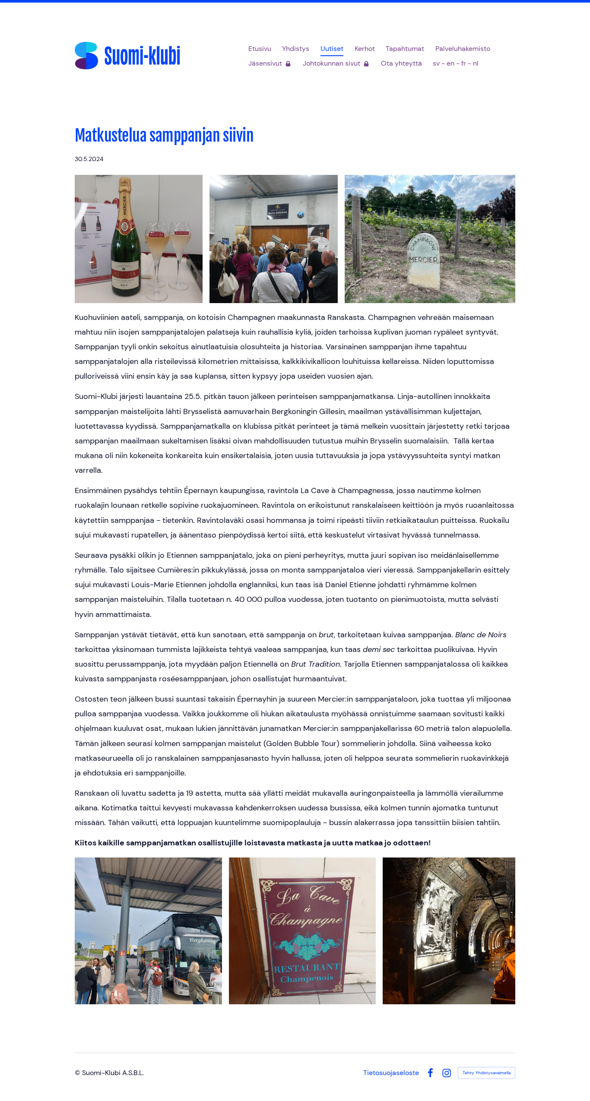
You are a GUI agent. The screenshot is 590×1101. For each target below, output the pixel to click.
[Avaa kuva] (139, 239)
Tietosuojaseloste (391, 1072)
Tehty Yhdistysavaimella (487, 1073)
